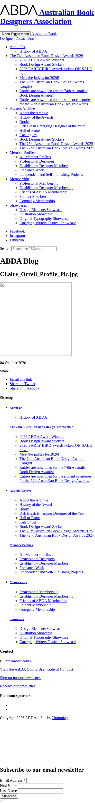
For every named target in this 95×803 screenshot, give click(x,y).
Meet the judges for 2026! (39, 78)
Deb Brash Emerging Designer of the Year (52, 126)
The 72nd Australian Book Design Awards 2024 (56, 148)
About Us (17, 47)
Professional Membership (38, 183)
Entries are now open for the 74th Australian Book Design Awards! (53, 93)
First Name (9, 785)
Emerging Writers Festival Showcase (47, 223)
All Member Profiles (35, 157)
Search (5, 248)
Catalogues (28, 135)
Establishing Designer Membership (46, 188)
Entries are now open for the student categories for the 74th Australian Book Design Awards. (55, 102)
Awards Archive (22, 108)
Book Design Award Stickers (41, 64)
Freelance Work (31, 170)
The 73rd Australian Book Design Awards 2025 (56, 144)
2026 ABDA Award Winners (41, 60)
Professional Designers (37, 161)
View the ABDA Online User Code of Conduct (36, 669)
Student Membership (35, 196)
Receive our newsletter (17, 686)
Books (24, 122)
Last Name (9, 791)
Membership (19, 179)
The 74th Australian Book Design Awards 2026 (46, 56)
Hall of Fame (29, 130)
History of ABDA (33, 51)
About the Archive (33, 113)
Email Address (12, 780)
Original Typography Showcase (43, 218)
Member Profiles (22, 152)
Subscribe (9, 796)
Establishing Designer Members (43, 166)
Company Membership (37, 201)
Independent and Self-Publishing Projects (51, 174)
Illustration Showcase (35, 214)
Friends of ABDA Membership (43, 192)
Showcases (18, 205)
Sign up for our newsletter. (20, 678)
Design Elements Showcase (40, 210)
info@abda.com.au (19, 661)
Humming (60, 718)
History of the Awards (36, 117)
